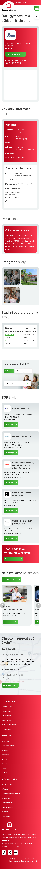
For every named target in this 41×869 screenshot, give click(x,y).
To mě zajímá (10, 425)
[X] (10, 852)
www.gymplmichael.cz (16, 447)
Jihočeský (18, 173)
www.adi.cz (12, 419)
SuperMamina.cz (7, 807)
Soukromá (19, 180)
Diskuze (4, 759)
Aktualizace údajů (8, 746)
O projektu (5, 755)
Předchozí (2, 605)
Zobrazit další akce (10, 579)
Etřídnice (5, 789)
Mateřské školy (7, 707)
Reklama (5, 750)
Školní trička (6, 798)
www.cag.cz (19, 143)
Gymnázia (30, 184)
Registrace (5, 741)
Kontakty (5, 773)
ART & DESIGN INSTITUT (23, 408)
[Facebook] (4, 852)
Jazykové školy (7, 720)
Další (38, 605)
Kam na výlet (6, 816)
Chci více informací (12, 559)
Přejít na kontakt (9, 685)
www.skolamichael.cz (15, 477)
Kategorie (9, 371)
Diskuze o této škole (15, 54)
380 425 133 (13, 63)
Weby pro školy (7, 784)
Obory (18, 371)
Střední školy (21, 184)
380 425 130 (19, 132)
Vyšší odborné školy (9, 725)
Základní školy (6, 711)
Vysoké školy (6, 729)
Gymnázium (9, 335)
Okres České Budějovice (23, 176)
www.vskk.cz (12, 505)
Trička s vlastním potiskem (11, 794)
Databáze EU (20, 2)
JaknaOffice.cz (7, 803)
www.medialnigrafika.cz (16, 533)
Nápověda (5, 764)
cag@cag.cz (9, 48)
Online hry (5, 812)
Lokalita (28, 371)
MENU (36, 8)
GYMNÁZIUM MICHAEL (22, 436)
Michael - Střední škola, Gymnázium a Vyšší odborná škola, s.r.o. (23, 465)
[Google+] (16, 852)
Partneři (4, 768)
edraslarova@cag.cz (22, 139)
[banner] (9, 6)
